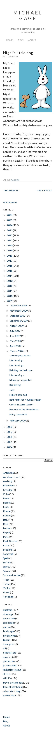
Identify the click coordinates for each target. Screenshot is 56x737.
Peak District (10, 541)
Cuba (6, 494)
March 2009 (16, 350)
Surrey (6, 566)
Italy (5, 519)
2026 (10, 214)
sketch (6, 673)
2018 (10, 255)
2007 (10, 431)
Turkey (7, 583)
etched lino (9, 618)
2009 (10, 300)
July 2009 (15, 330)
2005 (10, 441)
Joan (11, 389)
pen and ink (9, 661)
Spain (6, 558)
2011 (10, 290)
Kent (5, 523)
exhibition (8, 622)
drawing (7, 614)
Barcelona (8, 485)
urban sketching (11, 691)
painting (7, 656)
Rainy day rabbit (18, 414)
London (7, 528)
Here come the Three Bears (24, 409)
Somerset (8, 553)
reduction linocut (12, 669)
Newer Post (12, 190)
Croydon (7, 489)
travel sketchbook (13, 682)
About (32, 40)
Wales (6, 592)
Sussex (6, 570)
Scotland (7, 549)
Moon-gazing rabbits (20, 379)
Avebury (7, 481)
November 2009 (19, 310)
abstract (7, 609)
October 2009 (18, 315)
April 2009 (16, 345)
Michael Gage (28, 15)
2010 (10, 295)
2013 (10, 280)
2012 (10, 285)
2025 (10, 220)
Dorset (7, 502)
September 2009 (19, 320)
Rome (6, 545)
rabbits (15, 180)
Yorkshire (8, 596)
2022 (10, 235)
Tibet (6, 579)
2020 (10, 245)
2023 (10, 230)
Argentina (8, 472)
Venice (6, 588)
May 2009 (15, 340)
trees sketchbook (12, 686)
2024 (10, 225)
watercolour (9, 695)
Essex (6, 506)
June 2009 (15, 335)
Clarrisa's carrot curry (21, 404)
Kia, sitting (15, 384)
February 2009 (18, 420)
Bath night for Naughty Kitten (25, 399)
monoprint (8, 644)
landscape (8, 631)
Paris (6, 536)
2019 (10, 250)
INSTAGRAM (10, 202)
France (6, 511)
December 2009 (19, 305)
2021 (10, 240)
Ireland (7, 515)
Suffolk (7, 562)
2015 (10, 270)
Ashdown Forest (11, 476)
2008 (10, 426)
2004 (10, 447)
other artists (9, 652)
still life (7, 678)
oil (4, 648)
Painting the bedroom (21, 370)
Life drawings (16, 365)
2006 (10, 436)
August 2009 (17, 325)
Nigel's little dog (18, 394)
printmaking (9, 665)
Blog (20, 40)
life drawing (9, 635)
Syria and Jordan (12, 575)
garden (7, 626)
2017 (10, 260)
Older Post (44, 190)
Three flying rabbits (20, 355)
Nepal (6, 532)
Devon (6, 498)
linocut (6, 639)
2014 (10, 275)
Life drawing (16, 360)
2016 (10, 265)
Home (9, 40)
